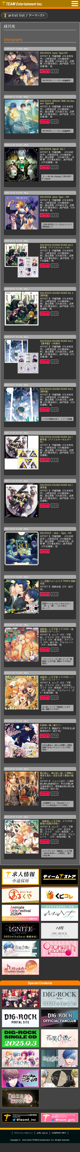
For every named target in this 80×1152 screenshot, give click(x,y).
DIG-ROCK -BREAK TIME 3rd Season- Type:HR (57, 102)
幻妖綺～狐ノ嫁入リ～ (51, 724)
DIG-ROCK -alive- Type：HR (54, 196)
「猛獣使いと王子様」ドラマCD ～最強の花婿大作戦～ (57, 822)
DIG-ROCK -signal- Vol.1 (52, 148)
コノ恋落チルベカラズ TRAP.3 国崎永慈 (57, 582)
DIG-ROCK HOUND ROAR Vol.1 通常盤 (56, 486)
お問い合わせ (42, 1133)
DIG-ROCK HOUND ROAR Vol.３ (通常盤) (57, 294)
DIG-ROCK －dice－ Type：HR (55, 532)
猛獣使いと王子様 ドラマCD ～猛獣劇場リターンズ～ (56, 630)
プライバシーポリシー (23, 1133)
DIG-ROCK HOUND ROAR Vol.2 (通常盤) (56, 390)
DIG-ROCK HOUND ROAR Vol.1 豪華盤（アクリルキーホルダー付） (56, 439)
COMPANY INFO (59, 1133)
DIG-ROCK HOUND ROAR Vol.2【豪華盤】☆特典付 (56, 342)
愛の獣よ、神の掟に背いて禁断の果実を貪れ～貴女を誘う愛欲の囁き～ (56, 775)
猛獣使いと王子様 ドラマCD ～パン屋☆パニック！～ (56, 678)
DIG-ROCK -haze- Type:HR (54, 52)
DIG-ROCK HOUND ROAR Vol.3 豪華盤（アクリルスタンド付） (56, 246)
